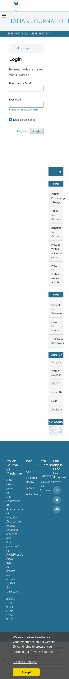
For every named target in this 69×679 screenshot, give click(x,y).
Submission (44, 476)
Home (16, 48)
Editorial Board (31, 480)
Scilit (54, 401)
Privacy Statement (42, 651)
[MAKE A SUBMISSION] (55, 171)
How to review (55, 326)
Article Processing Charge (57, 198)
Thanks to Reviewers (57, 340)
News (30, 488)
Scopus (56, 362)
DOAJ (55, 383)
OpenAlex (57, 392)
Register (22, 131)
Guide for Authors (56, 215)
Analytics (56, 409)
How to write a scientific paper (56, 251)
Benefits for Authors (56, 232)
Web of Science (56, 373)
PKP (12, 583)
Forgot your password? (23, 109)
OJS (15, 592)
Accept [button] (26, 672)
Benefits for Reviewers (57, 309)
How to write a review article (55, 274)
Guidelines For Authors (44, 486)
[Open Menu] (4, 16)
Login (37, 131)
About (30, 472)
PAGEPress (13, 554)
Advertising (31, 494)
